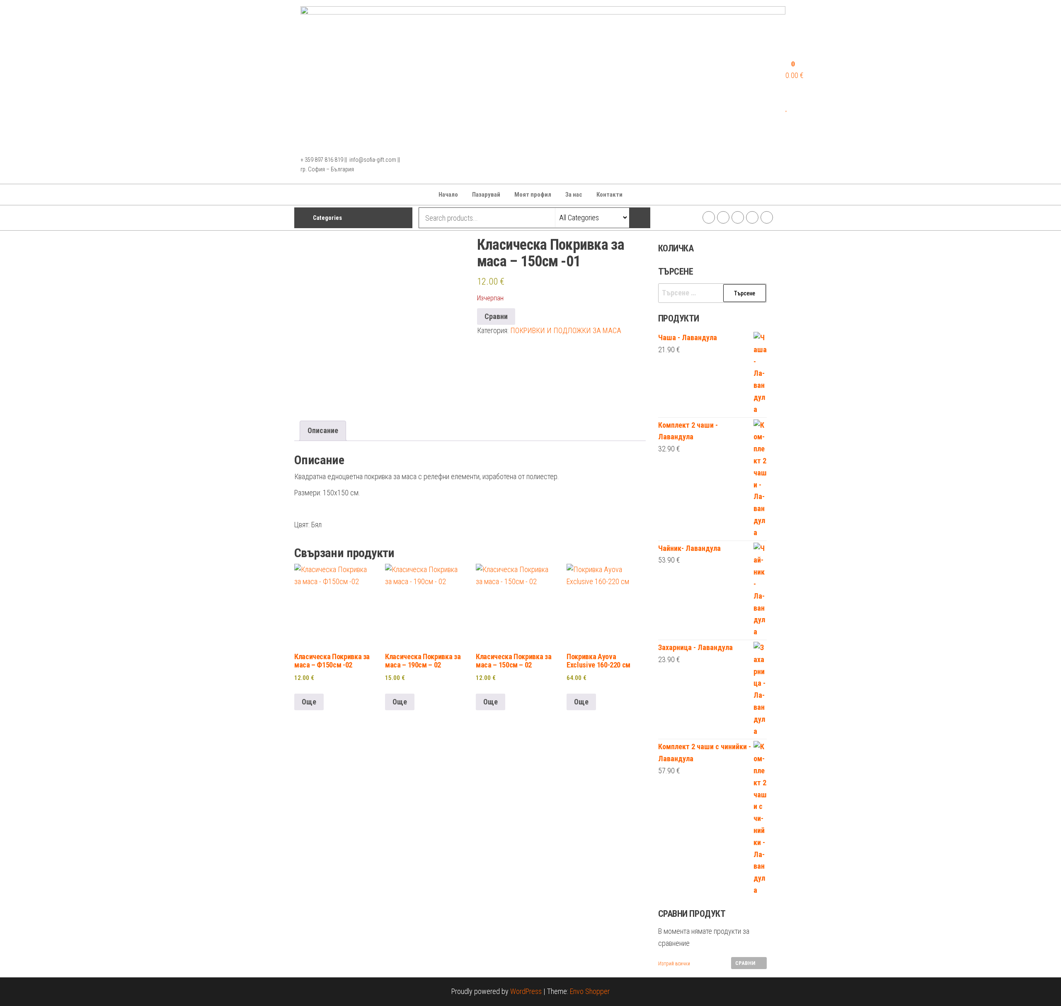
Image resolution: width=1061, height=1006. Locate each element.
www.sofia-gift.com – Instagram (723, 217)
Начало (448, 194)
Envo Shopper (590, 991)
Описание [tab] (323, 430)
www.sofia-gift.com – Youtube (752, 217)
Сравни (496, 316)
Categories (327, 218)
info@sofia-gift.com (767, 217)
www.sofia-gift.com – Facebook (708, 217)
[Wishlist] (786, 107)
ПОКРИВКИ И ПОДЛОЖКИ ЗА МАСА (565, 330)
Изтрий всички (674, 964)
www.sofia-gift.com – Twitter (738, 217)
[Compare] (788, 119)
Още (309, 701)
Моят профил (532, 194)
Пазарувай (486, 194)
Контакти (609, 194)
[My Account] (788, 95)
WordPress (526, 991)
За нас (573, 194)
